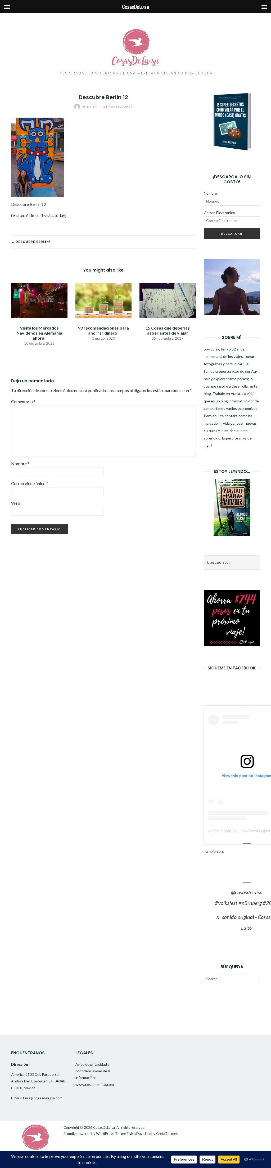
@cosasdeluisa (247, 892)
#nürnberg (250, 903)
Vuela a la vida (242, 393)
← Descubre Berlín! (30, 241)
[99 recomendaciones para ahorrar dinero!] (103, 299)
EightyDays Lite (139, 1133)
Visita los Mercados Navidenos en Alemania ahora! (39, 332)
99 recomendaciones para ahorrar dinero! (103, 330)
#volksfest (226, 903)
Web (15, 502)
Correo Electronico (219, 212)
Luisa (90, 106)
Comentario (23, 401)
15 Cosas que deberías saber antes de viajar (168, 330)
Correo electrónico (29, 483)
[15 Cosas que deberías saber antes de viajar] (167, 299)
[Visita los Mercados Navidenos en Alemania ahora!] (39, 299)
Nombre (20, 463)
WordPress (105, 1133)
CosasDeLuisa (104, 1127)
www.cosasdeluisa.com (94, 1084)
